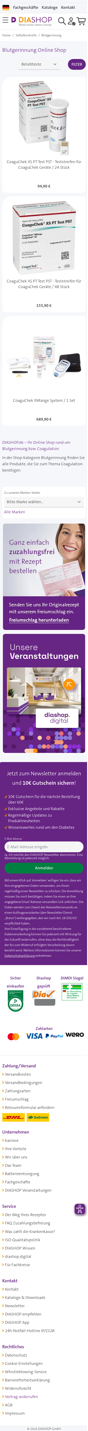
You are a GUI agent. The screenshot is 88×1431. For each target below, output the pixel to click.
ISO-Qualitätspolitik (22, 1240)
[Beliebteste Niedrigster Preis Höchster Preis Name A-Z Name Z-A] (39, 64)
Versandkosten (18, 1074)
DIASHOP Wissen (20, 1248)
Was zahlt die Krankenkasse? (30, 1231)
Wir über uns (16, 1157)
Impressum (15, 1413)
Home (6, 35)
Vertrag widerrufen (21, 1396)
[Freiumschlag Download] (44, 577)
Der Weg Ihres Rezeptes (25, 1214)
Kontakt (12, 1289)
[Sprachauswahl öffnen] (5, 7)
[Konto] (72, 21)
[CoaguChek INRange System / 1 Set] (44, 371)
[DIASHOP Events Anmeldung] (44, 694)
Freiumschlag (17, 1099)
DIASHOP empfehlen (23, 1314)
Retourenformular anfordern (29, 1107)
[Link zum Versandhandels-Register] (72, 991)
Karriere (12, 1140)
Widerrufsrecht (18, 1388)
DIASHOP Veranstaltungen (28, 1190)
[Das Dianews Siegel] (43, 996)
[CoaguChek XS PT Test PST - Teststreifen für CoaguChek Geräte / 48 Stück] (44, 254)
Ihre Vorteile (15, 1148)
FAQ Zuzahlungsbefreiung (27, 1223)
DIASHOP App (17, 1322)
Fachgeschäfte (25, 7)
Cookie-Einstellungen (24, 1363)
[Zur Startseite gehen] (31, 21)
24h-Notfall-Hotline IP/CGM (30, 1330)
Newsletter (15, 1306)
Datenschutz (16, 1355)
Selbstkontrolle (26, 35)
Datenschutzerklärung (20, 956)
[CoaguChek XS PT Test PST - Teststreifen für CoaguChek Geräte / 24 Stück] (44, 135)
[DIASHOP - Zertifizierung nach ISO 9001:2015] (15, 996)
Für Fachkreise (17, 1264)
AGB (8, 1405)
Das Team (13, 1165)
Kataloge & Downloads (25, 1297)
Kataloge (50, 7)
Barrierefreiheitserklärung (27, 1380)
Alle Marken (14, 512)
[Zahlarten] (44, 1035)
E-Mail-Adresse (14, 839)
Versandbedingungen (23, 1082)
